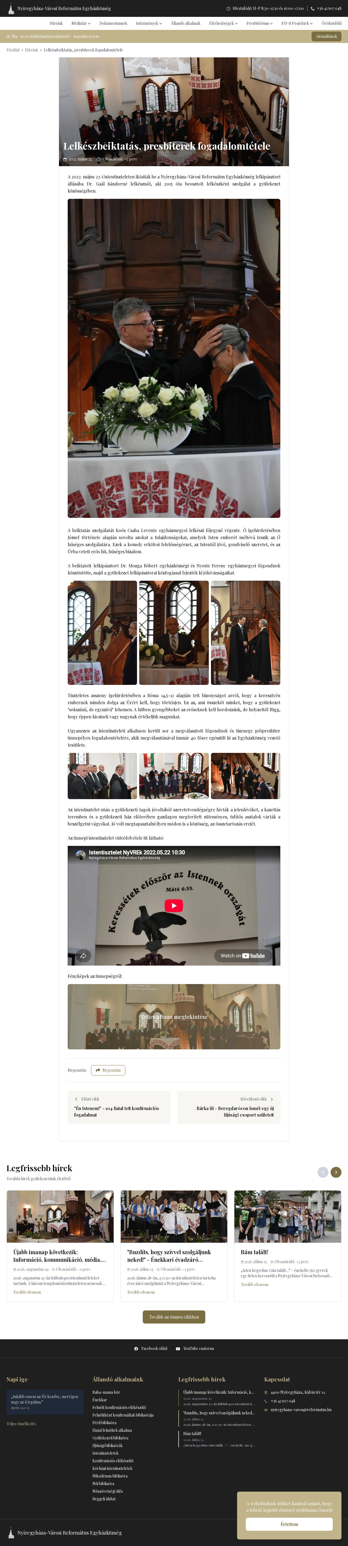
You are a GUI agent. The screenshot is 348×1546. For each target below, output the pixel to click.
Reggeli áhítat (104, 1498)
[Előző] (323, 1172)
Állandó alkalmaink (117, 1379)
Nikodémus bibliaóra (110, 1476)
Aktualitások (326, 36)
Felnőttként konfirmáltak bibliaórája (123, 1415)
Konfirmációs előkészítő (112, 1460)
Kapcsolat (277, 1379)
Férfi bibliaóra (104, 1422)
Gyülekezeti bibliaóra (110, 1437)
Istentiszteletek (105, 1453)
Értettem (289, 1524)
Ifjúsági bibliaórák (107, 1445)
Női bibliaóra (103, 1483)
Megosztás (111, 1070)
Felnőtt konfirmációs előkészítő (119, 1407)
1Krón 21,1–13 (20, 1407)
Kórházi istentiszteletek (112, 1468)
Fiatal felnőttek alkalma (112, 1430)
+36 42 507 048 (329, 8)
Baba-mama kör (106, 1392)
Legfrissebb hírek (201, 1379)
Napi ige (17, 1379)
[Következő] (336, 1172)
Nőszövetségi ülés (107, 1491)
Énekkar (99, 1399)
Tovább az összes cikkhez (174, 1317)
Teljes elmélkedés (21, 1423)
